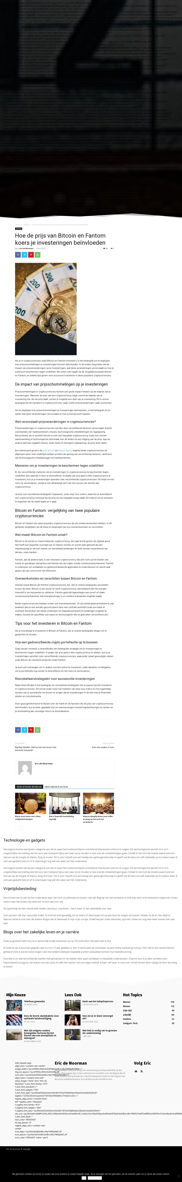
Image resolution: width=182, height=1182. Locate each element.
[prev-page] (17, 828)
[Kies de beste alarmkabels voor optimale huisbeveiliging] (14, 1019)
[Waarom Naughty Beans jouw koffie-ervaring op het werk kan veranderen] (98, 803)
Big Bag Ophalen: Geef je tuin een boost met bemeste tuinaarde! (35, 749)
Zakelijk (26, 224)
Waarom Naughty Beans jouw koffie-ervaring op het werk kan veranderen (98, 819)
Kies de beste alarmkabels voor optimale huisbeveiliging (41, 1017)
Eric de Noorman (26, 248)
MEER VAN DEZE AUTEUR (56, 787)
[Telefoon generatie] (14, 1005)
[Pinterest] (31, 255)
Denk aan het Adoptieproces (97, 1001)
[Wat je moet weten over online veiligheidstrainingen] (30, 803)
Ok (84, 1178)
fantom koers (65, 450)
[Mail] (136, 1071)
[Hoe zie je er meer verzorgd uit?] (72, 1019)
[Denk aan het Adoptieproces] (72, 1005)
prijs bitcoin (49, 450)
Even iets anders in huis (103, 747)
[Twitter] (24, 255)
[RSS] (141, 1071)
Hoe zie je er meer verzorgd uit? (97, 1017)
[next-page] (21, 828)
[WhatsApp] (37, 255)
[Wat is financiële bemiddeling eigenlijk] (64, 803)
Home (17, 224)
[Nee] (178, 1176)
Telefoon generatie (34, 1001)
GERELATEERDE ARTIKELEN (29, 787)
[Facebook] (18, 255)
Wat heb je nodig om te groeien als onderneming (99, 1031)
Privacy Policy (95, 1178)
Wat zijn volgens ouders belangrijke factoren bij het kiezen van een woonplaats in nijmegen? (40, 1034)
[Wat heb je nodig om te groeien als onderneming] (72, 1034)
